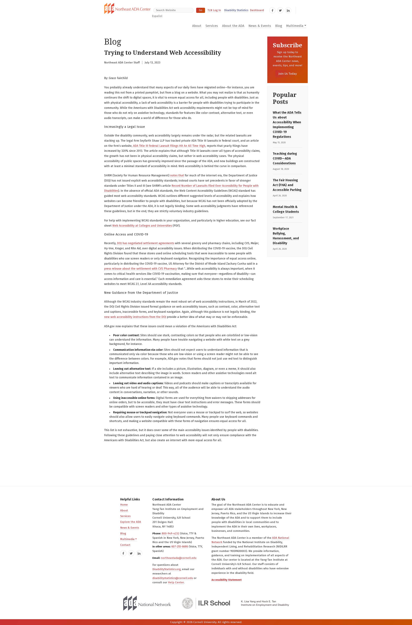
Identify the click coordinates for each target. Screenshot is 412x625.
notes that (177, 175)
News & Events (259, 26)
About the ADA (233, 26)
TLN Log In (214, 10)
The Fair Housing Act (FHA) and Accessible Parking (287, 185)
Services (212, 26)
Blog (278, 26)
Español (157, 16)
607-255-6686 (179, 546)
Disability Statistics (236, 10)
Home (124, 504)
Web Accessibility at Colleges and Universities (142, 225)
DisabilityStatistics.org (166, 569)
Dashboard (257, 10)
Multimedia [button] (294, 26)
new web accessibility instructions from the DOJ (135, 317)
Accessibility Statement (226, 580)
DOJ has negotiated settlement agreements (145, 243)
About (196, 26)
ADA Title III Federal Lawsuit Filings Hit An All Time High (169, 146)
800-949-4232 (170, 533)
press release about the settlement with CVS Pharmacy (140, 268)
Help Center (176, 582)
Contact (125, 545)
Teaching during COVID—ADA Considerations (285, 158)
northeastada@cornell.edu (178, 558)
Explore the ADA (130, 522)
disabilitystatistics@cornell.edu (172, 578)
